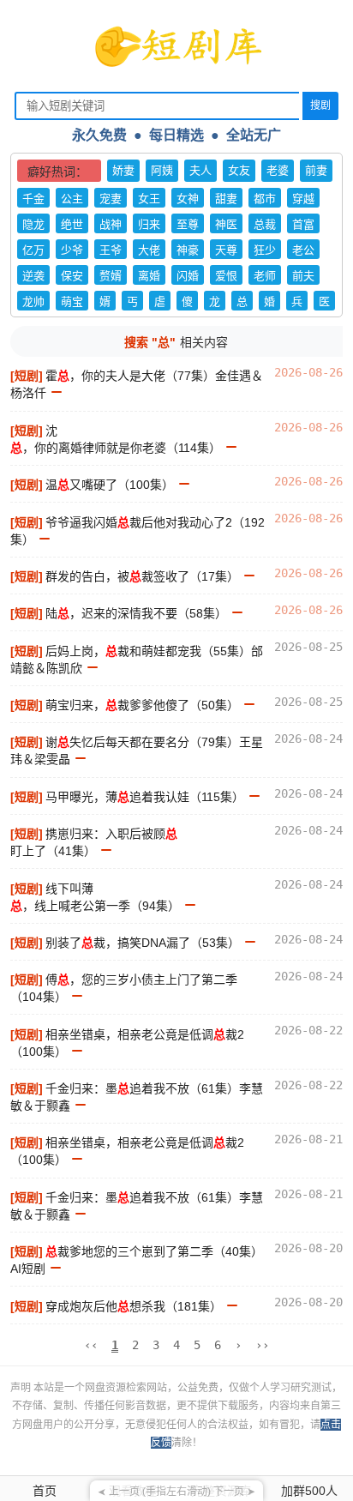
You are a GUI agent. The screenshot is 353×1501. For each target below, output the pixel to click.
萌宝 (72, 301)
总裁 (265, 224)
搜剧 (320, 105)
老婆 (277, 170)
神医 (226, 224)
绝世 (72, 224)
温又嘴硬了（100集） (109, 484)
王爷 (110, 250)
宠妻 (110, 198)
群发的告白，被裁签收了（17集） (142, 576)
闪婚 (187, 275)
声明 (21, 1388)
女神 (187, 198)
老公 (303, 250)
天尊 (226, 250)
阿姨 (162, 170)
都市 (265, 198)
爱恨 (226, 275)
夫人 (200, 170)
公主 (72, 198)
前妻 (316, 170)
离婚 (149, 275)
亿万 (33, 250)
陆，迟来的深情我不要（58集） (136, 613)
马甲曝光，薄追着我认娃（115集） (144, 797)
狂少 (265, 250)
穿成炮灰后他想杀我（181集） (133, 1306)
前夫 (303, 275)
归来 (149, 224)
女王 (149, 198)
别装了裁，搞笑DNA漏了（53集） (142, 942)
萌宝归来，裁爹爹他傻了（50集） (142, 705)
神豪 (187, 250)
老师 (265, 275)
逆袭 (33, 275)
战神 (110, 224)
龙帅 (33, 301)
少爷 (72, 250)
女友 (239, 170)
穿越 (303, 198)
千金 (33, 198)
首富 (303, 224)
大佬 (149, 250)
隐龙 (33, 224)
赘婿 (110, 275)
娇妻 (123, 170)
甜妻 (226, 198)
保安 (72, 275)
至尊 (187, 224)
